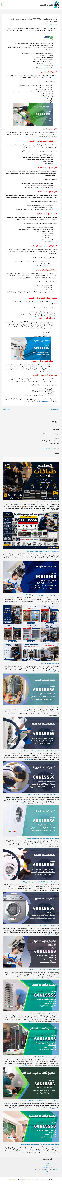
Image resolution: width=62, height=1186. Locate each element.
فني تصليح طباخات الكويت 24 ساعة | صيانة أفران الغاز (45, 501)
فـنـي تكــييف (29, 1179)
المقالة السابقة (55, 409)
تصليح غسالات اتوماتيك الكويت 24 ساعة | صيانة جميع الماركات (43, 551)
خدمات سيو (12, 1179)
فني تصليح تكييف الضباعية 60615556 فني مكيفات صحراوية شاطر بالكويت (40, 1144)
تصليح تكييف (53, 24)
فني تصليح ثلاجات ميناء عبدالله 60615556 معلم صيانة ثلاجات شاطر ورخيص (39, 1100)
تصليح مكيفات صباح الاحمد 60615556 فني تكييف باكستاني (44, 969)
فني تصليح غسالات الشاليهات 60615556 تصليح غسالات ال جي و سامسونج (40, 750)
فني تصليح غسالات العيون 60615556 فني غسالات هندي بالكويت (42, 925)
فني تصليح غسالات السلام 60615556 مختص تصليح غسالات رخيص (42, 707)
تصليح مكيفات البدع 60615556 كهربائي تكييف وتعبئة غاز (44, 1013)
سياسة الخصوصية (47, 1167)
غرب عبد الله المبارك (41, 67)
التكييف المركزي (41, 65)
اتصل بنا (47, 1163)
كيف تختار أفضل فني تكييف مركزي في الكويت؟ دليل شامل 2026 (42, 595)
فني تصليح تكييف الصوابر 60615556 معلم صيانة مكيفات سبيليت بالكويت (40, 1056)
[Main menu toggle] (3, 4)
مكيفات (48, 59)
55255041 (49, 448)
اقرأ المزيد (44, 510)
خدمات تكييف (47, 4)
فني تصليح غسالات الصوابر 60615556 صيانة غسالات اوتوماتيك (43, 838)
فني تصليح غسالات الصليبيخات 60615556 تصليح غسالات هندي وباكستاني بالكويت (38, 794)
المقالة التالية (6, 409)
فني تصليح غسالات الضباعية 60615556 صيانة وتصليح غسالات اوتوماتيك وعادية (39, 882)
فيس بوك (44, 401)
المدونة (47, 1165)
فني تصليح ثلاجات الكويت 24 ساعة (50, 663)
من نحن (47, 1173)
